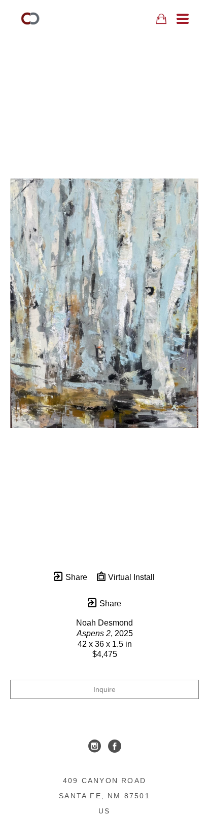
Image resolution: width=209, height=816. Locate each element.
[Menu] (183, 19)
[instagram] (94, 746)
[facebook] (114, 746)
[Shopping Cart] (161, 19)
